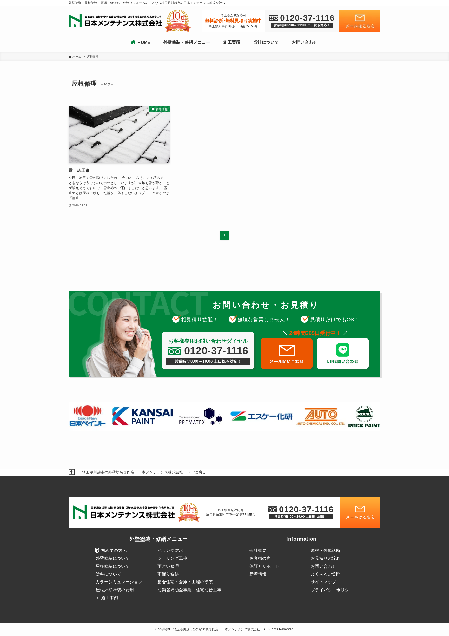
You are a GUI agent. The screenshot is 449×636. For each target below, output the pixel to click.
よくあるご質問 (326, 574)
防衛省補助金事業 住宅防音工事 (189, 590)
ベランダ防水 (170, 550)
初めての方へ (114, 550)
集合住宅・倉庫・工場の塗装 (185, 582)
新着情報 (258, 574)
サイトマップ (323, 582)
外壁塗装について (113, 558)
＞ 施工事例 (107, 598)
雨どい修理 (168, 566)
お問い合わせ (323, 566)
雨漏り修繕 (168, 574)
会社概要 (258, 550)
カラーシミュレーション (119, 582)
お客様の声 (260, 558)
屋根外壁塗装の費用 (115, 590)
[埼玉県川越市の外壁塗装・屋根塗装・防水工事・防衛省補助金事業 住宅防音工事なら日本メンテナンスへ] (117, 21)
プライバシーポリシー (332, 590)
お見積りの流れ (326, 558)
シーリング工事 (172, 558)
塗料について (108, 574)
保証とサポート (264, 566)
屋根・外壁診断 (326, 550)
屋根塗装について (113, 566)
